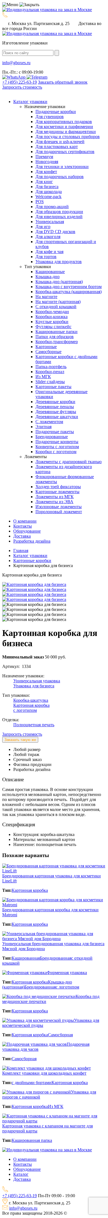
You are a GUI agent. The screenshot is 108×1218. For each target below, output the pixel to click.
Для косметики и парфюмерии (64, 126)
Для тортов (45, 256)
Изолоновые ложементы (58, 506)
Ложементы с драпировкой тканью (68, 461)
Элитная (43, 426)
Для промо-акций (52, 206)
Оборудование (27, 1169)
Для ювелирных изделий (59, 216)
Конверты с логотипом (57, 446)
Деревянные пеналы (54, 406)
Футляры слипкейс (53, 326)
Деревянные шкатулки (56, 416)
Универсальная (49, 221)
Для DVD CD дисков (55, 231)
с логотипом (25, 710)
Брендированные (51, 436)
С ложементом (49, 421)
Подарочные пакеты (54, 431)
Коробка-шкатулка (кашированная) (68, 291)
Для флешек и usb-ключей (59, 141)
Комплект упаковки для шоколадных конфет (44, 1073)
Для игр (42, 226)
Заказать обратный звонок (63, 82)
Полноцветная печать (33, 724)
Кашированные (50, 271)
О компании (25, 1159)
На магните (46, 296)
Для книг (44, 181)
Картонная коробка (31, 705)
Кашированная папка (32, 1140)
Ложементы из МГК (54, 496)
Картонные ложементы (57, 491)
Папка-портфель (50, 366)
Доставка (22, 1179)
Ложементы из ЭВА (54, 501)
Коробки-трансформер (56, 341)
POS (39, 201)
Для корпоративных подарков (63, 121)
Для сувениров (49, 116)
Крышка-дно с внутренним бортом (68, 286)
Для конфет (46, 171)
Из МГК (43, 376)
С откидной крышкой (55, 306)
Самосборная (60, 1034)
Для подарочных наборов (59, 176)
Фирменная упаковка (67, 972)
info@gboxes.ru (23, 1208)
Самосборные (48, 351)
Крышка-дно (47, 276)
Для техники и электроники (62, 166)
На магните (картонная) (58, 301)
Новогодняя (46, 161)
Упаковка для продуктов (58, 261)
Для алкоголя (47, 236)
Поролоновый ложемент (58, 511)
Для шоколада (48, 191)
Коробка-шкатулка (30, 700)
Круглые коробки (51, 321)
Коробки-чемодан (52, 311)
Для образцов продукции (59, 211)
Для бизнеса (46, 186)
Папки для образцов (54, 336)
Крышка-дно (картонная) (59, 281)
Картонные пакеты (53, 386)
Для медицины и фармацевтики (65, 131)
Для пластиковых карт (56, 146)
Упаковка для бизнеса (33, 685)
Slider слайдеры (50, 381)
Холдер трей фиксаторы (58, 486)
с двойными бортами (32, 1082)
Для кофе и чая (49, 251)
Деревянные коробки (55, 401)
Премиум (44, 156)
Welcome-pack (48, 196)
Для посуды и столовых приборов (67, 136)
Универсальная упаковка (36, 680)
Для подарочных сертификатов (64, 151)
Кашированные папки (56, 331)
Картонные (46, 346)
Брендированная (55, 958)
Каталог (21, 1174)
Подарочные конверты (56, 441)
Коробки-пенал (49, 371)
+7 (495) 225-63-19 (19, 82)
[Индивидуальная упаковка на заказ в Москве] (47, 9)
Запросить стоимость (22, 87)
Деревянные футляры (55, 411)
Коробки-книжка (51, 316)
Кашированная (26, 958)
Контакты (22, 1164)
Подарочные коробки (55, 111)
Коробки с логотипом (55, 451)
